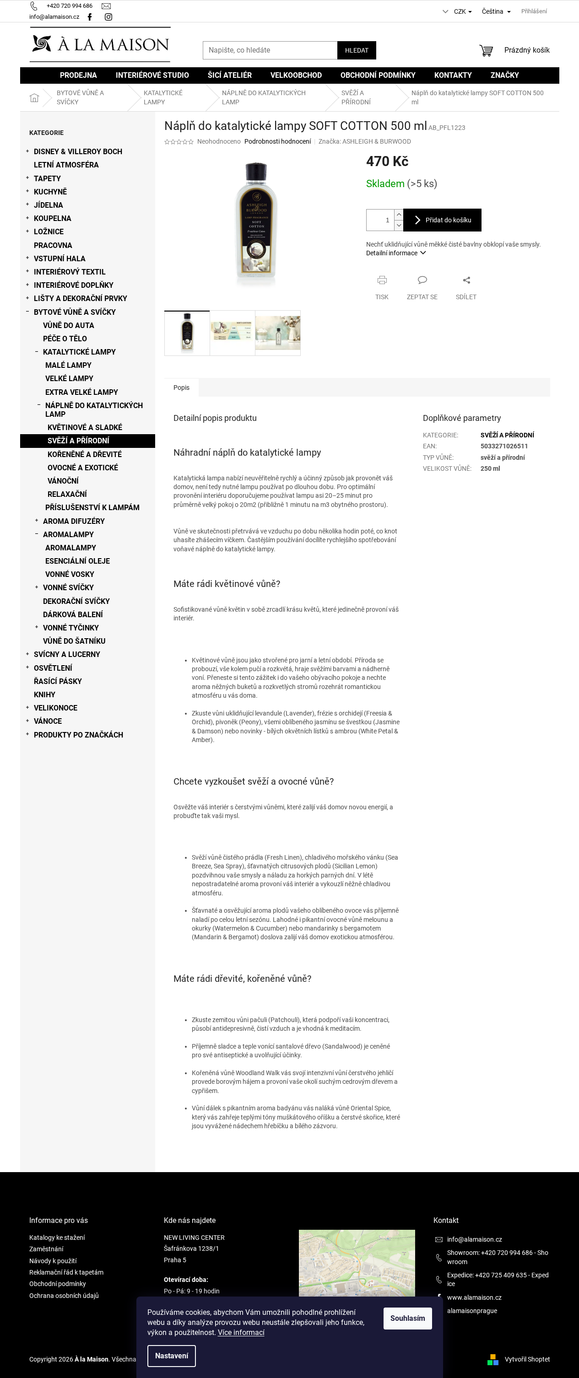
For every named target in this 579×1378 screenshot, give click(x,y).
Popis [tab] (181, 387)
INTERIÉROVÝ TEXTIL (70, 272)
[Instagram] (109, 16)
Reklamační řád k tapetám (66, 1272)
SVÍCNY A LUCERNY (67, 654)
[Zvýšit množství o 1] (398, 215)
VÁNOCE (48, 721)
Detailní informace (391, 253)
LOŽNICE (49, 231)
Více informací (241, 1332)
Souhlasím (407, 1318)
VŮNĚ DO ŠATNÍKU (74, 641)
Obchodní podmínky (57, 1283)
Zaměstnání (46, 1249)
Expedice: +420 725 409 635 (487, 1275)
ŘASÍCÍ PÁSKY (58, 681)
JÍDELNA (48, 205)
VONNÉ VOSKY (69, 574)
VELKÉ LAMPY (69, 378)
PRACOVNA (53, 245)
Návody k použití (52, 1261)
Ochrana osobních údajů (64, 1295)
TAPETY (47, 178)
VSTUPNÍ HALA (60, 258)
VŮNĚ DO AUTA (68, 325)
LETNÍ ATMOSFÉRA (66, 165)
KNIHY (44, 694)
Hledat (356, 50)
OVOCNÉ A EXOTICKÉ (83, 467)
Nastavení (171, 1355)
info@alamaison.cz (474, 1239)
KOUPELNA (52, 218)
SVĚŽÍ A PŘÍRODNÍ (78, 440)
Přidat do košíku (448, 220)
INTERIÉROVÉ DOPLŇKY (74, 285)
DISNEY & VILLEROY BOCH (78, 151)
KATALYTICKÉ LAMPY (79, 352)
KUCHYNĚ (50, 192)
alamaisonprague (472, 1310)
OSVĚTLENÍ (53, 668)
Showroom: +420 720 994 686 (490, 1252)
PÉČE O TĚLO (65, 338)
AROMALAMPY (68, 534)
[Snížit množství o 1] (398, 225)
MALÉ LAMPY (68, 365)
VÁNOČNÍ (63, 481)
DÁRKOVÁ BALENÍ (73, 614)
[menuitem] (78, 75)
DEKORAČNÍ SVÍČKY (76, 601)
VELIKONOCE (55, 708)
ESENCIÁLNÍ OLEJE (77, 561)
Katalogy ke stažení (57, 1237)
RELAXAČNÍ (67, 494)
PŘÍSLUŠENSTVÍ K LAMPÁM (92, 507)
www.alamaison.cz (474, 1297)
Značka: (365, 141)
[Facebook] (89, 16)
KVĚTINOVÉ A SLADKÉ (85, 427)
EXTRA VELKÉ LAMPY (81, 392)
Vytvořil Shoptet (527, 1359)
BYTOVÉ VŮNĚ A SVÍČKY (75, 312)
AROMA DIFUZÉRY (74, 521)
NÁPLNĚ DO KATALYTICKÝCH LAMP (94, 410)
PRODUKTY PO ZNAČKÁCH (78, 735)
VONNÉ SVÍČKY (68, 587)
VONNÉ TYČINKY (71, 628)
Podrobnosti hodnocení (277, 141)
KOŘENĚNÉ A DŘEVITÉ (85, 454)
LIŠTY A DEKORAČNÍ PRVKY (80, 298)
